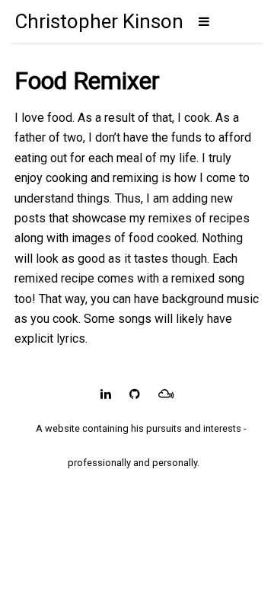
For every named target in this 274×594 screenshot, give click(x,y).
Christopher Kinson (98, 21)
